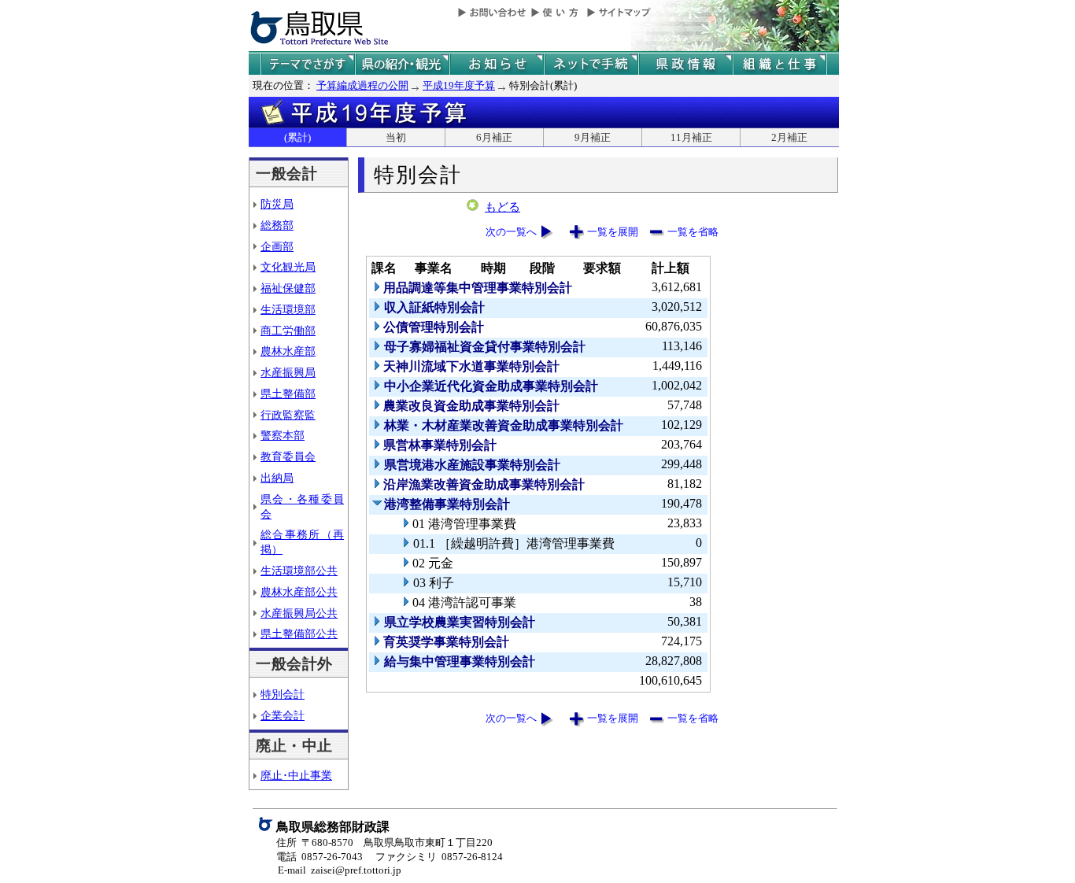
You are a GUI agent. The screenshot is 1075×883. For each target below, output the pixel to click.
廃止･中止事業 (296, 775)
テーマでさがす (307, 64)
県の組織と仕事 (780, 64)
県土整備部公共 (299, 633)
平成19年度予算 (459, 85)
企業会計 (282, 715)
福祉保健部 (288, 288)
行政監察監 (288, 414)
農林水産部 (288, 351)
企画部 (277, 246)
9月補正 (592, 137)
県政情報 (685, 64)
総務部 (277, 225)
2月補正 (789, 137)
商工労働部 (288, 330)
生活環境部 (288, 309)
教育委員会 (288, 456)
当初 (396, 137)
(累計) (297, 137)
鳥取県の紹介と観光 (402, 64)
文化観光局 (288, 266)
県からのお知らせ (496, 64)
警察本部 (282, 435)
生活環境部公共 (299, 570)
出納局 (277, 477)
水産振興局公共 (299, 613)
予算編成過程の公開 (362, 85)
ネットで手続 (591, 64)
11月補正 (691, 137)
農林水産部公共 (299, 592)
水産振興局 (288, 372)
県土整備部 (288, 393)
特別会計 (282, 694)
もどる (502, 207)
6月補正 (494, 137)
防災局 (277, 204)
